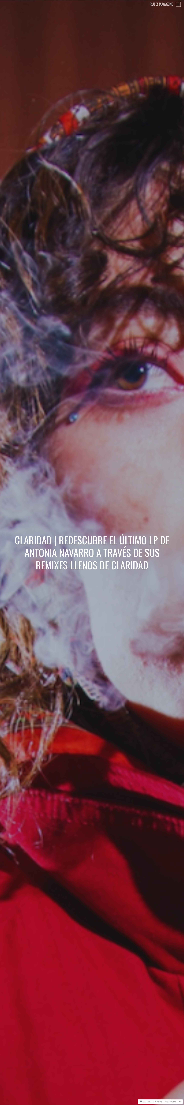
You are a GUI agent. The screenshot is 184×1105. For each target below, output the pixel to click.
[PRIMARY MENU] (178, 4)
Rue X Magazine (161, 4)
